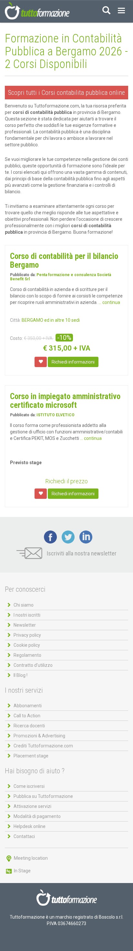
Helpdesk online (30, 826)
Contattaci (24, 836)
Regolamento (27, 655)
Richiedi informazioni (73, 361)
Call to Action (27, 715)
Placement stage (31, 755)
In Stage (22, 870)
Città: (15, 320)
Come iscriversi (29, 786)
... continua (109, 302)
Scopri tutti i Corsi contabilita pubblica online (66, 92)
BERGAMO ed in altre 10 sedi (51, 320)
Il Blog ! (20, 675)
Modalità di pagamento (37, 816)
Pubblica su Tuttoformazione (43, 796)
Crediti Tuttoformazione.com (43, 745)
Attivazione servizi (32, 806)
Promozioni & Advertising (39, 735)
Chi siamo (24, 605)
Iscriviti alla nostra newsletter (81, 553)
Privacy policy (27, 635)
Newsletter (25, 625)
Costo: (16, 338)
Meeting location (30, 858)
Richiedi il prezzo (66, 481)
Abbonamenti (28, 705)
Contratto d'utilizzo (33, 665)
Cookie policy (27, 645)
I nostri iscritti (27, 615)
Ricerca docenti (29, 725)
